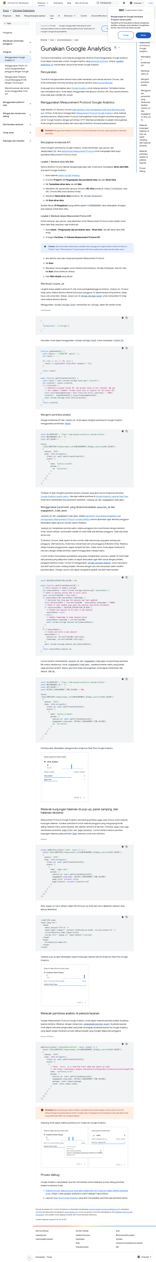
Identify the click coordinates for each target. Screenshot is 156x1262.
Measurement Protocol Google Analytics (95, 113)
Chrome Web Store (99, 16)
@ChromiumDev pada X (125, 1235)
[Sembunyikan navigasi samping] (29, 1257)
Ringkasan (7, 16)
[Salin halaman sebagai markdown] (115, 47)
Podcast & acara (82, 1247)
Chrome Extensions (24, 10)
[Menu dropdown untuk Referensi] (75, 15)
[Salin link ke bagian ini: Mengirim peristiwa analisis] (73, 414)
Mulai (143, 35)
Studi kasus (58, 3)
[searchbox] (16, 24)
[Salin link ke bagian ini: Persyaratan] (59, 72)
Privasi (49, 1257)
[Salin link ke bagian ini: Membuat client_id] (66, 283)
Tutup (126, 35)
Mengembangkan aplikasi (34, 16)
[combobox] (107, 3)
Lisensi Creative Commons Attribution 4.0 (104, 1209)
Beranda (44, 40)
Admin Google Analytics (69, 175)
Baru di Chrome (81, 3)
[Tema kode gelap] (123, 318)
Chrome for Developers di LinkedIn (129, 1243)
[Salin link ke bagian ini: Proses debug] (61, 1175)
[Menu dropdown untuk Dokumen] (48, 2)
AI (59, 16)
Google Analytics (79, 88)
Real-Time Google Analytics (66, 1198)
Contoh (84, 16)
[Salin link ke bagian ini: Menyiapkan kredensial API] (72, 142)
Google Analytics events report (55, 496)
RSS (117, 1247)
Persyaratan (40, 1257)
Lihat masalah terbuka (44, 1239)
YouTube (119, 1239)
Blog (69, 3)
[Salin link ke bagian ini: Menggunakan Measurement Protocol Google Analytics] (116, 102)
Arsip (78, 1243)
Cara (52, 16)
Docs (6, 10)
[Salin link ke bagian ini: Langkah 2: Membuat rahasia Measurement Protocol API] (93, 216)
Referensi (68, 16)
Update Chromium (83, 1235)
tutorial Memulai (105, 83)
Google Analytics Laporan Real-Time (112, 496)
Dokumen (41, 3)
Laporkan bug (41, 1235)
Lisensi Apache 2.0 (71, 1212)
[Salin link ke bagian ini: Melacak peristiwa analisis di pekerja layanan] (101, 1013)
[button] (14, 42)
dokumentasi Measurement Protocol (78, 151)
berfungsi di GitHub (99, 61)
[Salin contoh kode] (127, 318)
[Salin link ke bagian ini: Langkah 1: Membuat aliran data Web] (76, 161)
